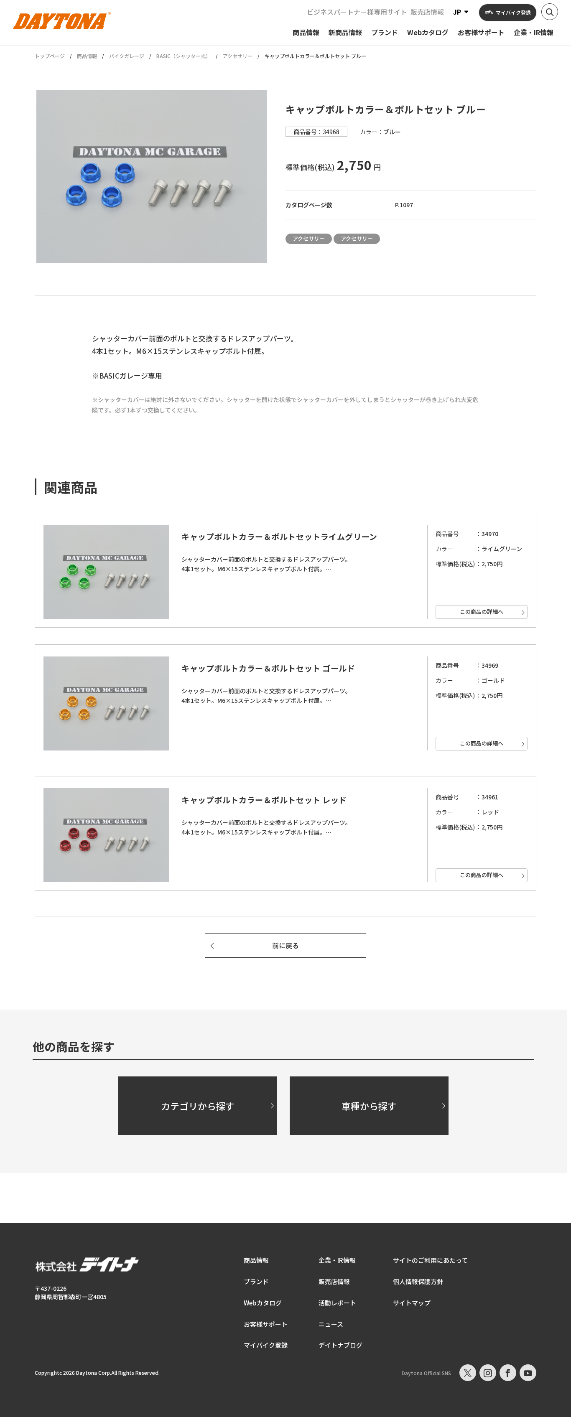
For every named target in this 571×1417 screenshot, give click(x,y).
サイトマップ (412, 1302)
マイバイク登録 (266, 1345)
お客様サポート (266, 1324)
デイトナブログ (340, 1345)
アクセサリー (237, 55)
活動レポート (337, 1302)
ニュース (331, 1324)
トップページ (50, 56)
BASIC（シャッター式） (183, 55)
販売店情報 (427, 12)
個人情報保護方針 (418, 1281)
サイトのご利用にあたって (430, 1260)
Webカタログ (263, 1302)
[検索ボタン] (549, 11)
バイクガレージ (126, 55)
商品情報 (87, 55)
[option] (151, 176)
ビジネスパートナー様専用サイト (357, 12)
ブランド (256, 1281)
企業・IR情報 (337, 1260)
